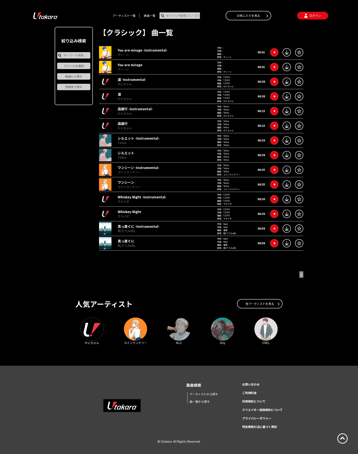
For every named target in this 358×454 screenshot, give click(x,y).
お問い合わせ (251, 384)
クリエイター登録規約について (262, 410)
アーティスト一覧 (124, 15)
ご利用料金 (249, 393)
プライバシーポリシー (256, 418)
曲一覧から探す (200, 401)
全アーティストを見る (260, 304)
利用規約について (253, 401)
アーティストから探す (204, 394)
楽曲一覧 (149, 15)
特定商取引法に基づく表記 (259, 427)
